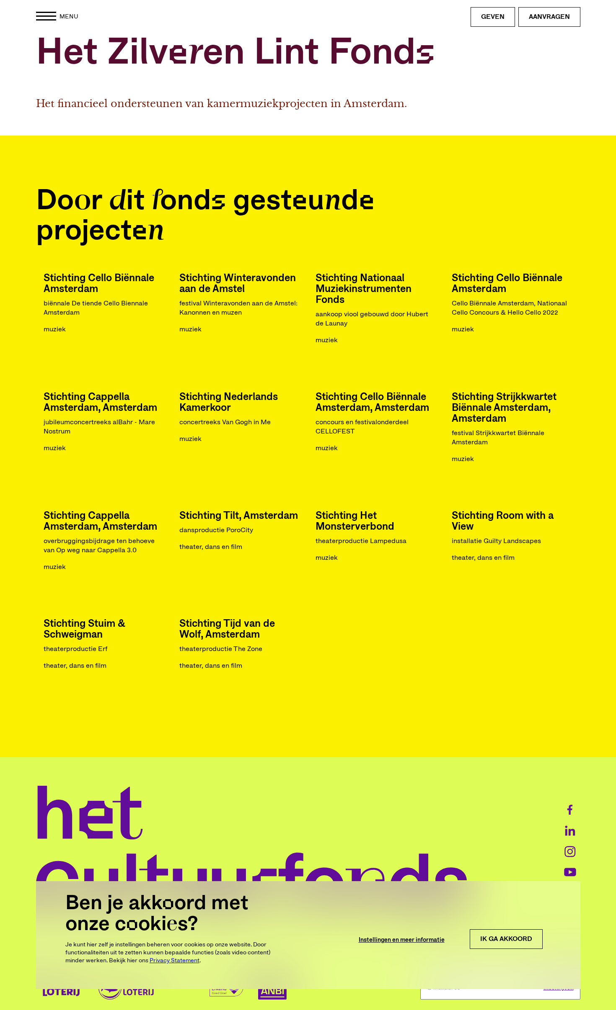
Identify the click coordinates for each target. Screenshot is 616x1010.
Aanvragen (549, 16)
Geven (493, 16)
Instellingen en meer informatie (402, 940)
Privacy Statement (174, 961)
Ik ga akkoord (506, 939)
